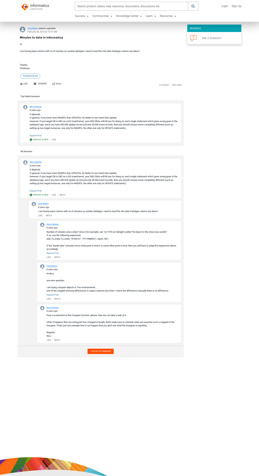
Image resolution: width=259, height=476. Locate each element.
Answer (42, 83)
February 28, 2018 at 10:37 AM (42, 32)
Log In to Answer (100, 351)
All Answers (26, 151)
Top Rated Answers (30, 96)
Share (58, 83)
